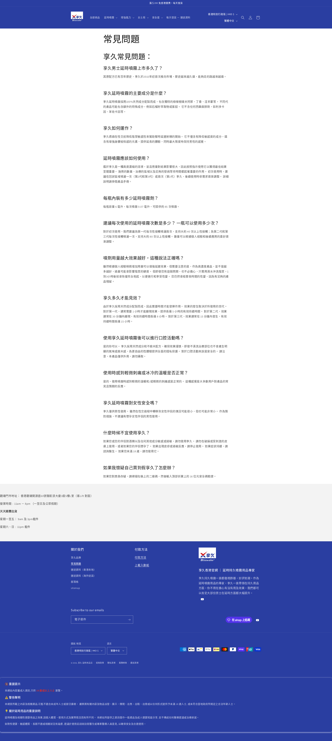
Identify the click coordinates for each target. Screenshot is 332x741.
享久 (80, 662)
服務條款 (123, 662)
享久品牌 (76, 557)
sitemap (75, 587)
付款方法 (140, 557)
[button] (110, 17)
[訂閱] (129, 620)
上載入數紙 (142, 565)
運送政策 (134, 662)
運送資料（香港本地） (83, 569)
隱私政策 (111, 662)
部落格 (75, 581)
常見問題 (76, 563)
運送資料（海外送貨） (83, 575)
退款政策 (100, 662)
